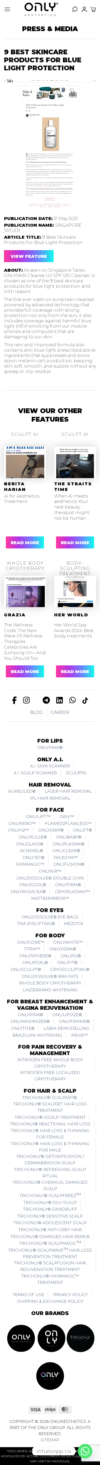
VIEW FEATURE (29, 256)
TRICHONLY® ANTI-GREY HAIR (50, 1229)
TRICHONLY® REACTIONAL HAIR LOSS (50, 1123)
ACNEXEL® (31, 850)
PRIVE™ (79, 1035)
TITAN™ (32, 948)
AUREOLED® (22, 791)
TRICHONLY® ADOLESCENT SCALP (50, 1222)
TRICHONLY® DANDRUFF (50, 1209)
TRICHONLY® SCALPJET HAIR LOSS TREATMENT (50, 1107)
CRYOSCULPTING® (70, 969)
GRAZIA (15, 614)
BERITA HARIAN (15, 486)
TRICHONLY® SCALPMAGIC (50, 1243)
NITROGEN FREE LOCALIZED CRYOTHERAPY (50, 1075)
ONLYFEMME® (74, 1021)
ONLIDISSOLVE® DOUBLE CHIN (50, 878)
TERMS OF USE (28, 1294)
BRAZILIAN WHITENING (37, 1035)
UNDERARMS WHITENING (50, 989)
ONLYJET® (33, 857)
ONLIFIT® (67, 962)
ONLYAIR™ (50, 871)
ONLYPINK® (50, 747)
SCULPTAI (76, 772)
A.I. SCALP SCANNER (35, 772)
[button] (7, 9)
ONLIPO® (71, 955)
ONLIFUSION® (69, 864)
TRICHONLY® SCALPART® (50, 1097)
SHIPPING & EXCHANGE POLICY (50, 1301)
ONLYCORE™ (30, 942)
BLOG (36, 712)
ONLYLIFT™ (38, 816)
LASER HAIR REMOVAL (68, 791)
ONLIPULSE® (33, 837)
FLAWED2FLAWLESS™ (68, 823)
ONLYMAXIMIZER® (30, 1021)
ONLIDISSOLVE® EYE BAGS (50, 916)
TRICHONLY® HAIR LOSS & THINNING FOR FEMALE (50, 1134)
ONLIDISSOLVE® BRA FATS (50, 976)
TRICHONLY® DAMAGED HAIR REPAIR (50, 1236)
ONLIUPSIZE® (67, 1014)
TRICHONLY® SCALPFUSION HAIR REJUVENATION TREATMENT (50, 1266)
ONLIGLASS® (29, 844)
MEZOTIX (73, 923)
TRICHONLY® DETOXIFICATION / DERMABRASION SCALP (50, 1159)
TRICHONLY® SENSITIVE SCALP (50, 1216)
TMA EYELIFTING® (36, 923)
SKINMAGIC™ (30, 864)
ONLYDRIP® (51, 830)
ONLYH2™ (18, 830)
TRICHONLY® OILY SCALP (50, 1202)
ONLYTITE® (23, 1028)
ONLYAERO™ (22, 823)
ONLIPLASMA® (69, 844)
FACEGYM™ (66, 857)
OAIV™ (66, 816)
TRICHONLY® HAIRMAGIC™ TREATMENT (50, 1279)
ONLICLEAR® (66, 850)
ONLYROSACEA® (28, 891)
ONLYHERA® (62, 948)
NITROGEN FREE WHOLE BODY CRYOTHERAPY (50, 1063)
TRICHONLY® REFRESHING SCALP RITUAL (50, 1172)
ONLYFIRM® (68, 884)
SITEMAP (50, 1440)
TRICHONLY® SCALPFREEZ (50, 1195)
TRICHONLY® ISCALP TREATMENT (50, 1117)
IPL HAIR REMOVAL (50, 798)
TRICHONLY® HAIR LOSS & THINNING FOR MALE (50, 1147)
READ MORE (25, 542)
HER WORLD (71, 614)
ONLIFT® (82, 830)
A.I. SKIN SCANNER (50, 765)
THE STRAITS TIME (73, 486)
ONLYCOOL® (32, 884)
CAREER (60, 712)
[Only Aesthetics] (41, 9)
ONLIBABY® (69, 837)
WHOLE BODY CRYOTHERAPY (50, 983)
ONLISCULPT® (25, 969)
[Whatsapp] (85, 1451)
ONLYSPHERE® (35, 955)
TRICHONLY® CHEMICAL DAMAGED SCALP (50, 1185)
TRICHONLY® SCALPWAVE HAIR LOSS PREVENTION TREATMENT (50, 1253)
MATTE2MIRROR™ (50, 898)
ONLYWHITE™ (68, 942)
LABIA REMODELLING (66, 1028)
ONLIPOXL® (35, 962)
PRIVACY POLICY (70, 1294)
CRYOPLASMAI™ (72, 891)
